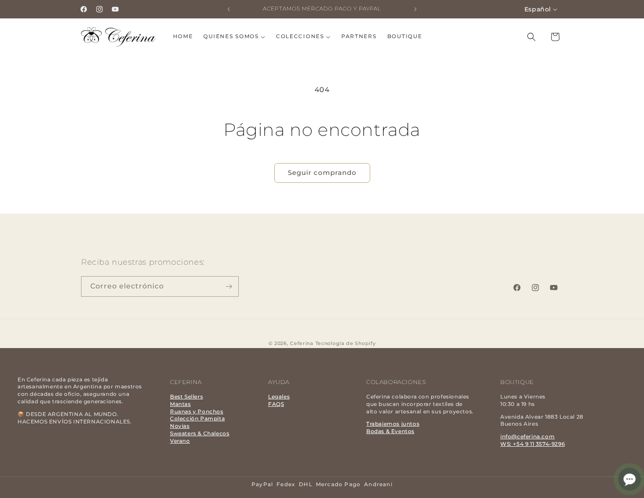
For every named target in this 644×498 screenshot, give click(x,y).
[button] (234, 36)
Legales (279, 396)
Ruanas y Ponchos (196, 411)
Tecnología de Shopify (345, 343)
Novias (180, 426)
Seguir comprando (322, 172)
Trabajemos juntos (392, 423)
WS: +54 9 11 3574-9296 (532, 444)
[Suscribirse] (228, 286)
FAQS (276, 404)
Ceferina (302, 343)
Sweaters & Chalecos (199, 433)
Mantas (180, 404)
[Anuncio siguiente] (415, 9)
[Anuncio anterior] (228, 9)
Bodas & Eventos (390, 431)
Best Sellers (186, 396)
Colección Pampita (197, 418)
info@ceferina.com (527, 436)
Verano (180, 441)
